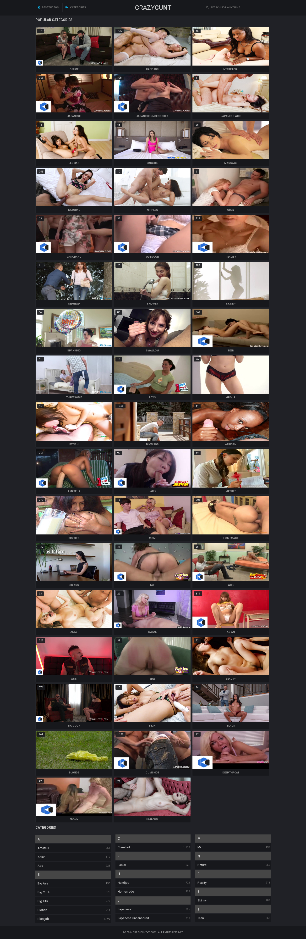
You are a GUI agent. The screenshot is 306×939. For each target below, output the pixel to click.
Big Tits (43, 901)
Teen (200, 918)
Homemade (126, 891)
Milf (200, 847)
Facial (122, 865)
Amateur (43, 848)
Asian (41, 857)
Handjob (124, 882)
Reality (202, 882)
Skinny (202, 900)
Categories (77, 7)
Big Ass (43, 883)
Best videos (50, 7)
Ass (40, 865)
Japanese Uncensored (133, 918)
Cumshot (124, 847)
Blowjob (43, 919)
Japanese (124, 909)
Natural (202, 865)
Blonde (42, 910)
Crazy (153, 7)
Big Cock (44, 892)
